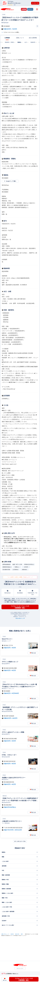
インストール (35, 3)
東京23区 (17, 934)
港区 (22, 934)
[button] (21, 3)
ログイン (30, 9)
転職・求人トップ (5, 934)
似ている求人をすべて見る (20, 841)
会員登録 (24, 9)
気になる (33, 653)
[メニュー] (37, 9)
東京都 (12, 934)
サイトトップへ (20, 968)
